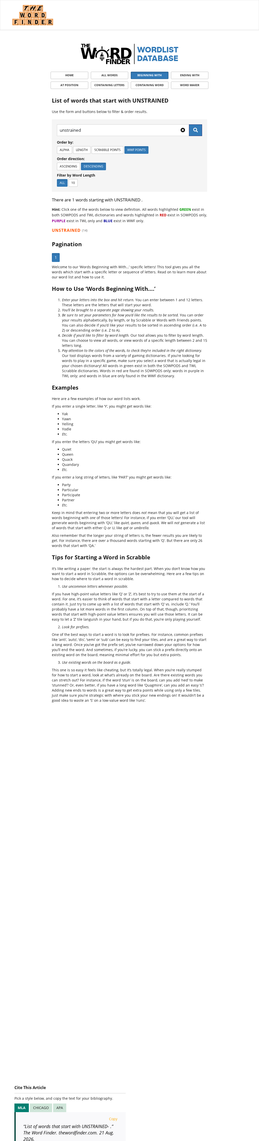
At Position (69, 85)
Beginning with (149, 75)
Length (82, 150)
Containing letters (109, 85)
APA (59, 1107)
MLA (22, 1107)
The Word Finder (32, 15)
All (62, 183)
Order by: (65, 142)
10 (73, 183)
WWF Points (136, 150)
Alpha (64, 150)
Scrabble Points (107, 150)
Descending (93, 166)
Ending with (189, 75)
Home (69, 75)
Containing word (150, 85)
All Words (109, 75)
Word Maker (189, 85)
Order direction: (71, 158)
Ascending (68, 166)
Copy (113, 1118)
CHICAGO (41, 1107)
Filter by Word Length (76, 175)
